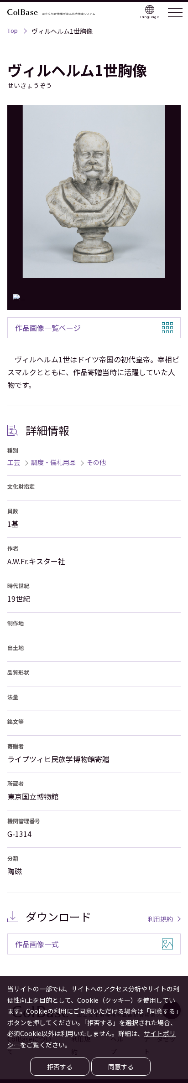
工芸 (13, 462)
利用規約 (160, 918)
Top (12, 32)
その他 (96, 462)
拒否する (60, 1066)
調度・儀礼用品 (53, 462)
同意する (121, 1066)
